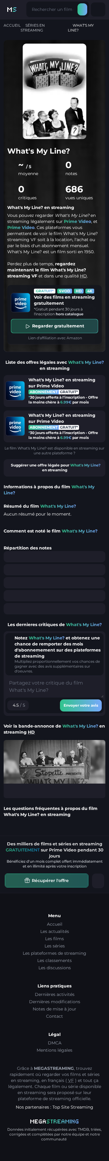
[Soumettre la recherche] (82, 9)
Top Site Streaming (72, 1107)
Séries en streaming (33, 27)
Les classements (54, 960)
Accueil (12, 25)
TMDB (83, 1129)
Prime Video (77, 221)
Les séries (55, 946)
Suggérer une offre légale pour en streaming (56, 467)
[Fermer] (98, 881)
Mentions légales (54, 1050)
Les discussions (54, 967)
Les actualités (54, 931)
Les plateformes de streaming (54, 953)
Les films (54, 938)
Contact (54, 1016)
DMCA (54, 1043)
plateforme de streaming (44, 1098)
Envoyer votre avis (81, 705)
